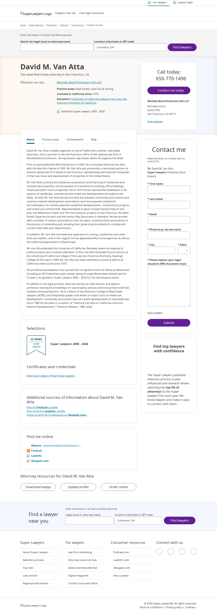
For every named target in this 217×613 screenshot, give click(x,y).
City (150, 244)
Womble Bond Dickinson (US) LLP (79, 82)
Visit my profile (42, 407)
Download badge (38, 487)
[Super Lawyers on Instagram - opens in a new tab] (171, 551)
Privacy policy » (175, 607)
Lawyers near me (65, 13)
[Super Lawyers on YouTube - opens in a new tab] (182, 551)
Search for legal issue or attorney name (45, 41)
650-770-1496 (171, 78)
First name (155, 184)
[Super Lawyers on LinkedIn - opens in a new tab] (193, 551)
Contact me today (171, 90)
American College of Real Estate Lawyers (51, 376)
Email (152, 214)
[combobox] (56, 47)
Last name (155, 199)
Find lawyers (182, 47)
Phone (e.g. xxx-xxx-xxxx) (164, 229)
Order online (118, 487)
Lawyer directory (36, 25)
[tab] (30, 140)
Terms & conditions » (152, 607)
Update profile (78, 487)
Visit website (155, 121)
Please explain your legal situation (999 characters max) (166, 261)
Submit (169, 323)
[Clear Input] (90, 47)
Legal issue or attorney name (83, 515)
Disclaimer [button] (155, 313)
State (182, 244)
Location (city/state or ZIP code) (114, 41)
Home (23, 25)
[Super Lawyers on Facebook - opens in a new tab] (159, 551)
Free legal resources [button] (91, 13)
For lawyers (75, 542)
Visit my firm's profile (46, 411)
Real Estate (52, 25)
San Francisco (78, 25)
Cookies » (191, 607)
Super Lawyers (32, 542)
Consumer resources (128, 542)
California (64, 25)
